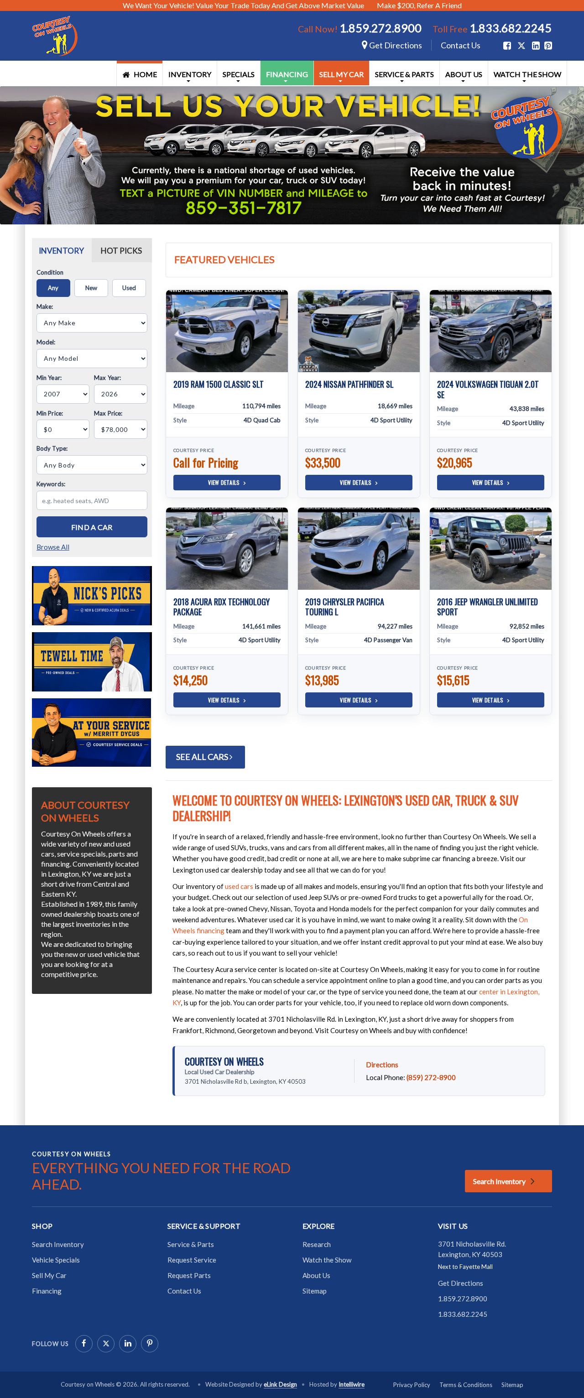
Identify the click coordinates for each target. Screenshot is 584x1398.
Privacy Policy (411, 1384)
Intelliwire (352, 1384)
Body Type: (52, 448)
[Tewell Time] (92, 660)
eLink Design (280, 1384)
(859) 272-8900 (431, 1077)
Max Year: (107, 377)
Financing (287, 74)
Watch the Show (527, 74)
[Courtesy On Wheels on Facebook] (84, 1343)
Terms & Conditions (465, 1384)
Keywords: (50, 484)
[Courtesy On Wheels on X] (521, 46)
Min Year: (49, 377)
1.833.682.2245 (510, 28)
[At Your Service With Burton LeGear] (91, 731)
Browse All (52, 547)
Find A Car (92, 527)
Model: (46, 342)
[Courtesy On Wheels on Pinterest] (149, 1343)
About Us (463, 74)
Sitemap (314, 1291)
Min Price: (49, 413)
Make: (44, 306)
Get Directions (395, 45)
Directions (382, 1064)
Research (316, 1244)
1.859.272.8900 (380, 28)
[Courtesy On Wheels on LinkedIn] (127, 1343)
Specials (239, 74)
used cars (239, 886)
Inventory (189, 74)
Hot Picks (121, 250)
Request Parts (189, 1275)
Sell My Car (341, 74)
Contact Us (460, 45)
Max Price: (108, 413)
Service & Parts (404, 74)
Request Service (191, 1260)
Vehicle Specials (56, 1260)
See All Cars (202, 757)
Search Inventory (499, 1181)
